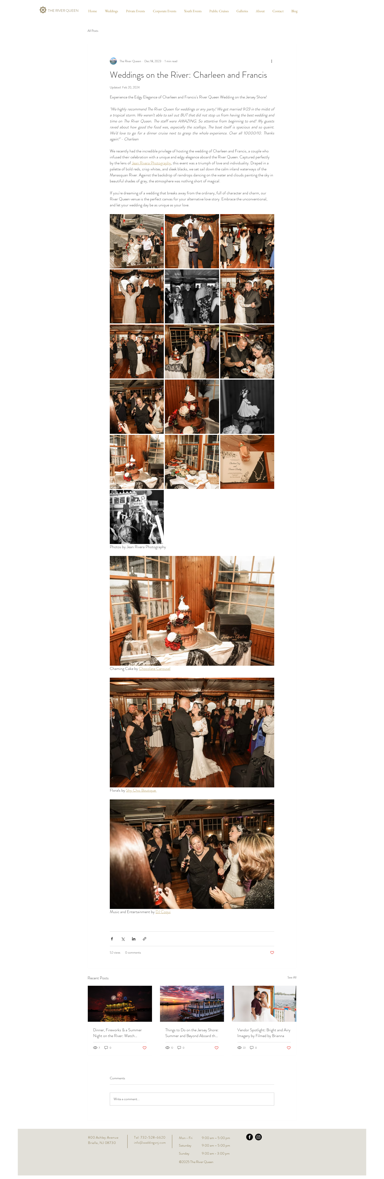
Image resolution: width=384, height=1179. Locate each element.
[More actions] (271, 61)
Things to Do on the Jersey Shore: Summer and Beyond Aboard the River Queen (191, 1033)
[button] (110, 11)
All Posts (93, 31)
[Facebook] (249, 1137)
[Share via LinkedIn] (134, 939)
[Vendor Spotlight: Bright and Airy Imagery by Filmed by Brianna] (264, 1004)
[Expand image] (137, 241)
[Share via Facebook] (112, 939)
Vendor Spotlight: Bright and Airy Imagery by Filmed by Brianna (263, 1033)
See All (292, 977)
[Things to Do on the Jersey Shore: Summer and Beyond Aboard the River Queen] (192, 1004)
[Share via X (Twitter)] (123, 939)
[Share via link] (144, 939)
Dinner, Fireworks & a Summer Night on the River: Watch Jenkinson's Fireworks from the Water (117, 1033)
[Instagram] (258, 1137)
